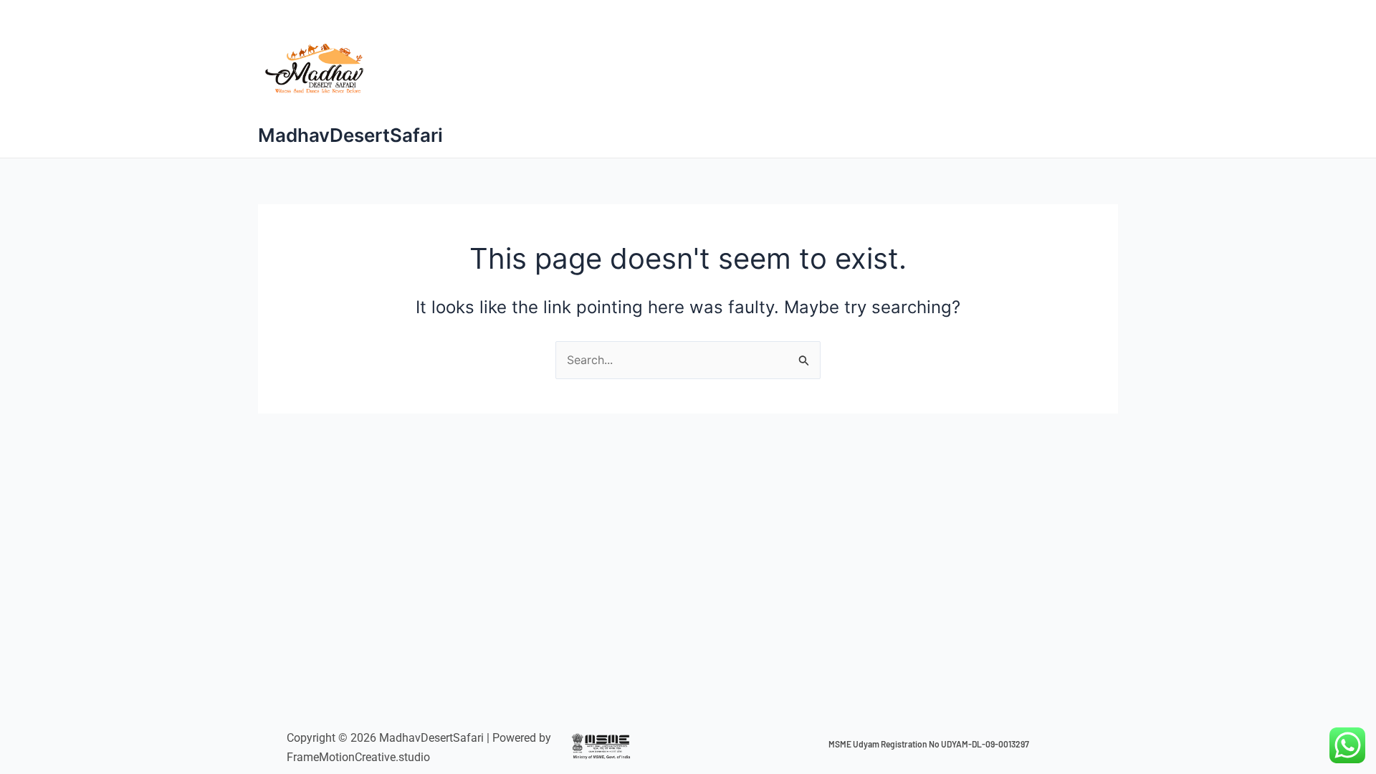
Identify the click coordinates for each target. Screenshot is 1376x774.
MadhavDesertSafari (350, 135)
